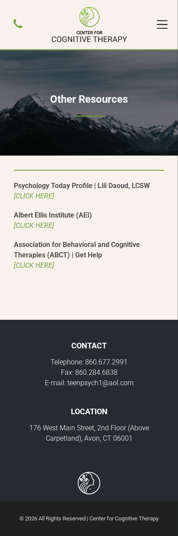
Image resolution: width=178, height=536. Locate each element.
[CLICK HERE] (34, 196)
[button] (162, 24)
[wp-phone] (17, 29)
